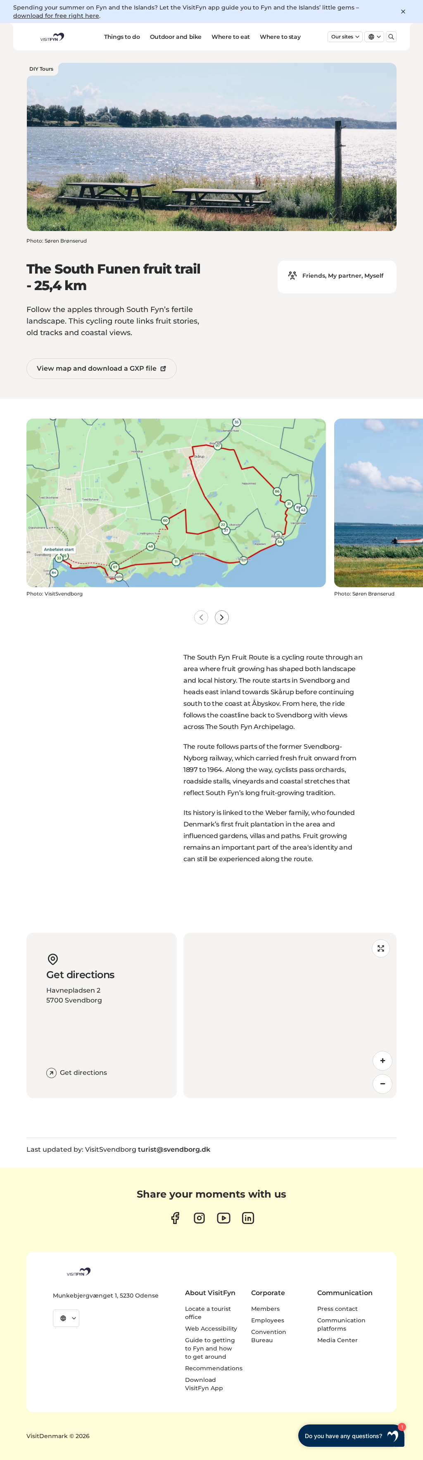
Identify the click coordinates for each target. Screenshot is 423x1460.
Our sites (342, 36)
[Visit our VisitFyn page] (175, 1218)
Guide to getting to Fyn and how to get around (210, 1348)
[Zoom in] (382, 1061)
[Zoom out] (382, 1084)
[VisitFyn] (78, 1272)
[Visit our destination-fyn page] (248, 1218)
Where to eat (231, 36)
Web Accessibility (211, 1328)
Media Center (337, 1340)
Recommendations (213, 1368)
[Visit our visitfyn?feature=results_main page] (223, 1218)
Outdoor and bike (176, 36)
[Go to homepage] (51, 37)
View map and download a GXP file (97, 368)
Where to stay (280, 36)
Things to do (122, 36)
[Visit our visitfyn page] (199, 1218)
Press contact (337, 1308)
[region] (290, 1015)
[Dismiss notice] (403, 11)
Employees (267, 1320)
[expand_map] (381, 948)
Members (265, 1308)
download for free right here (56, 15)
